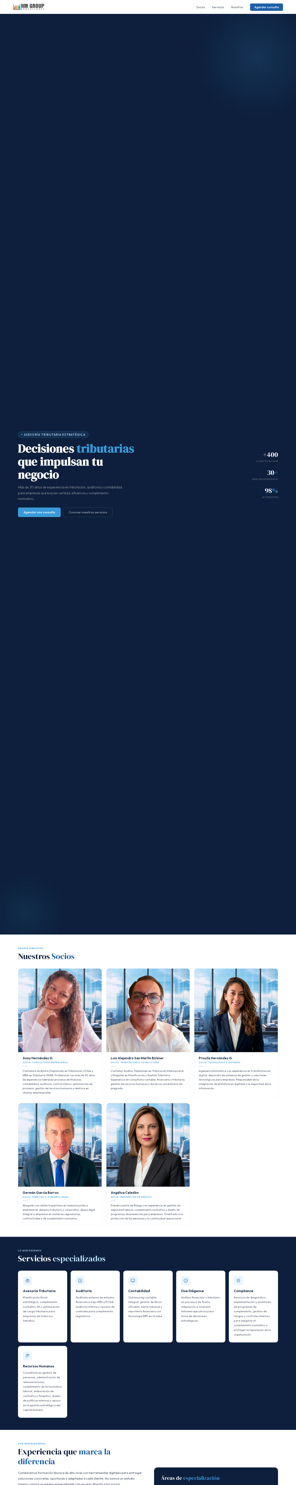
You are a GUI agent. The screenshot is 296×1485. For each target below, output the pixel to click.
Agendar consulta (266, 7)
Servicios (218, 7)
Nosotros (237, 7)
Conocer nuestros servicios (88, 512)
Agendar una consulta (39, 512)
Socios (200, 7)
